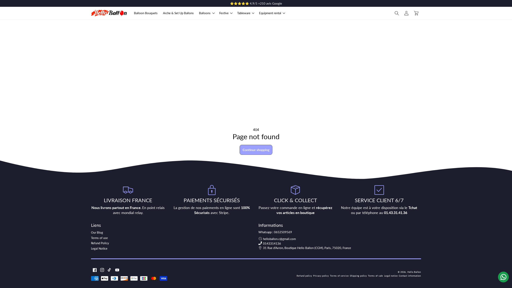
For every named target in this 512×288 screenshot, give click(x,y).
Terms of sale (375, 275)
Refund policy (304, 275)
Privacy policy (321, 275)
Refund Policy (100, 243)
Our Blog (97, 232)
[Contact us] (503, 277)
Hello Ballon (414, 272)
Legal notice (391, 275)
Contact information (410, 275)
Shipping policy (358, 275)
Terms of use (99, 238)
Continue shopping (256, 150)
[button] (206, 13)
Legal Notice (99, 248)
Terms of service (339, 275)
